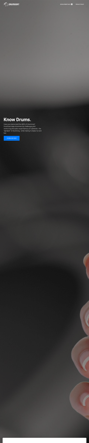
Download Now (11, 138)
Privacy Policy (80, 4)
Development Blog (65, 4)
